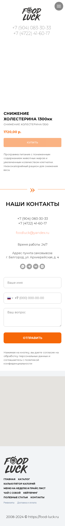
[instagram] (42, 266)
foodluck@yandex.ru (32, 233)
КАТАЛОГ (24, 479)
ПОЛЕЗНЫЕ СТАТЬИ (16, 497)
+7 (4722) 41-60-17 (31, 33)
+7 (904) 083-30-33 (31, 27)
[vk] (35, 266)
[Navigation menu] (59, 6)
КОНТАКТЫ (37, 497)
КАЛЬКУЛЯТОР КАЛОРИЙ (19, 483)
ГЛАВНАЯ (9, 479)
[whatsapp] (22, 266)
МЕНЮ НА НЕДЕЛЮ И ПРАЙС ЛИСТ (25, 488)
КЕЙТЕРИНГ (30, 492)
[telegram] (29, 266)
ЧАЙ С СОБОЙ (12, 492)
